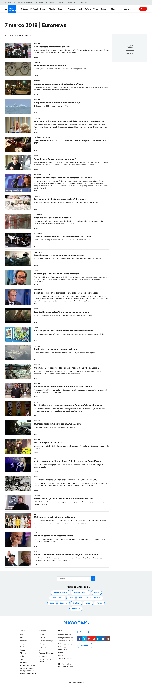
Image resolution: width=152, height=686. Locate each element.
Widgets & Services (46, 653)
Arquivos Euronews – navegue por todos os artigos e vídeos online (28, 670)
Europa (43, 9)
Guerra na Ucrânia (80, 592)
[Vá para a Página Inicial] (12, 9)
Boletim (42, 638)
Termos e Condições (65, 641)
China (88, 603)
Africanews (43, 656)
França (99, 603)
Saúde (103, 9)
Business (61, 9)
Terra (95, 9)
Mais (60, 631)
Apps (41, 650)
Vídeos (22, 659)
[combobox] (91, 2)
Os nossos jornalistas (27, 665)
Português (10, 2)
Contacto (61, 652)
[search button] (79, 2)
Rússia (96, 592)
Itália (71, 598)
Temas (22, 631)
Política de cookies (65, 644)
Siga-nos (42, 647)
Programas (24, 662)
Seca (52, 603)
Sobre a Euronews (64, 635)
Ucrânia (76, 603)
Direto (143, 9)
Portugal (34, 9)
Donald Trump (57, 598)
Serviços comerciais (65, 638)
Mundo (52, 9)
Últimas (24, 9)
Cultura (87, 9)
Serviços (42, 631)
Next (80, 9)
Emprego (61, 655)
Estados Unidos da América (89, 598)
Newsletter (84, 645)
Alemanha (76, 608)
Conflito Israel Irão (60, 592)
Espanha (63, 603)
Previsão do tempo (46, 641)
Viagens (71, 9)
